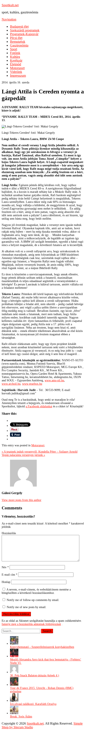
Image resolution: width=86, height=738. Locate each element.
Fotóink (15, 53)
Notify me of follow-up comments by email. (33, 600)
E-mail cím (9, 574)
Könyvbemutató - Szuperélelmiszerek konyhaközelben (42, 647)
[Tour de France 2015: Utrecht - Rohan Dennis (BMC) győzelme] (14, 684)
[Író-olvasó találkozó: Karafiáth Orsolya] (14, 700)
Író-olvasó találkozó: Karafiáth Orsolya (33, 704)
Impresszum (18, 75)
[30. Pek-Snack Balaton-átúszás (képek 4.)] (14, 672)
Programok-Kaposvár (24, 34)
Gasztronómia (19, 45)
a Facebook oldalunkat (39, 406)
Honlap (6, 582)
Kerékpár (16, 60)
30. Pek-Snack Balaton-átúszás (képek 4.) (34, 675)
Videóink (16, 72)
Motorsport (17, 68)
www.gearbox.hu (32, 383)
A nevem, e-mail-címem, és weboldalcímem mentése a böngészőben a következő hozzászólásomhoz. (36, 591)
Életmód (15, 64)
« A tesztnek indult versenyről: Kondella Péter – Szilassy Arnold (39, 451)
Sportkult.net (10, 5)
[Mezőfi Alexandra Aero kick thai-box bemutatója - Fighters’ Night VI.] (14, 656)
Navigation (9, 19)
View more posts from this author (21, 500)
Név (5, 567)
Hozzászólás (9, 533)
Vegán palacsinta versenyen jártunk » (23, 455)
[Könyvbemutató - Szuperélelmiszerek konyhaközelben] (14, 643)
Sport (13, 49)
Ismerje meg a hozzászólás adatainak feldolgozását (31, 624)
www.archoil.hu (11, 383)
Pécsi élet (16, 38)
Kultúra (15, 56)
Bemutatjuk (17, 41)
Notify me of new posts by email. (26, 607)
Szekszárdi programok (24, 30)
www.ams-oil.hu (54, 380)
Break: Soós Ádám (21, 716)
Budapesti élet (19, 26)
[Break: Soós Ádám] (14, 713)
